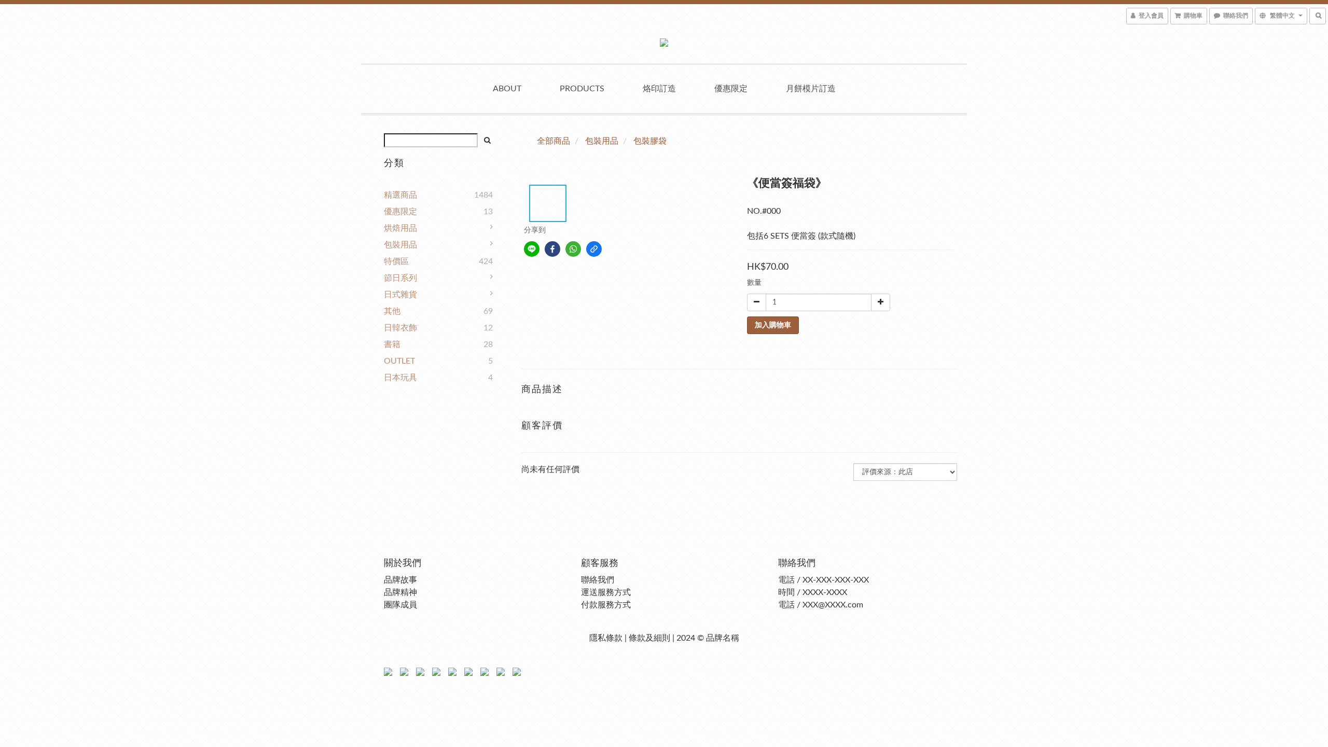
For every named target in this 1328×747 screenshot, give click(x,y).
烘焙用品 (400, 228)
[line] (532, 249)
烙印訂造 (659, 89)
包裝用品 (400, 245)
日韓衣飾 (400, 328)
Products (582, 89)
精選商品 (400, 195)
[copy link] (594, 249)
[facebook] (552, 249)
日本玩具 (400, 378)
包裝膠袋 (650, 141)
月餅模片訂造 (811, 89)
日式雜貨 (400, 294)
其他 (392, 311)
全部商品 (553, 141)
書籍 (392, 344)
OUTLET (399, 361)
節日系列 (400, 278)
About (507, 89)
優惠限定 (731, 89)
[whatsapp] (573, 249)
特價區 (396, 261)
